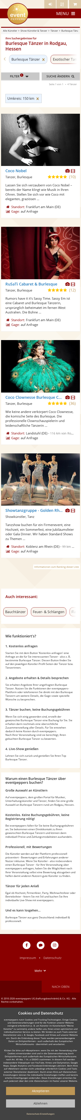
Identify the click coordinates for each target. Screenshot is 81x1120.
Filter (16, 76)
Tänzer (54, 30)
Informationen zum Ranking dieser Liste (56, 566)
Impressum (28, 958)
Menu (62, 13)
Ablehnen (40, 1103)
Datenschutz (52, 958)
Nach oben (61, 987)
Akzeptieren (40, 1091)
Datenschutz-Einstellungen (40, 1113)
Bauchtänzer (15, 611)
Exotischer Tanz (65, 59)
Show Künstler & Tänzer (34, 30)
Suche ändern (58, 76)
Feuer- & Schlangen (48, 611)
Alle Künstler (10, 30)
